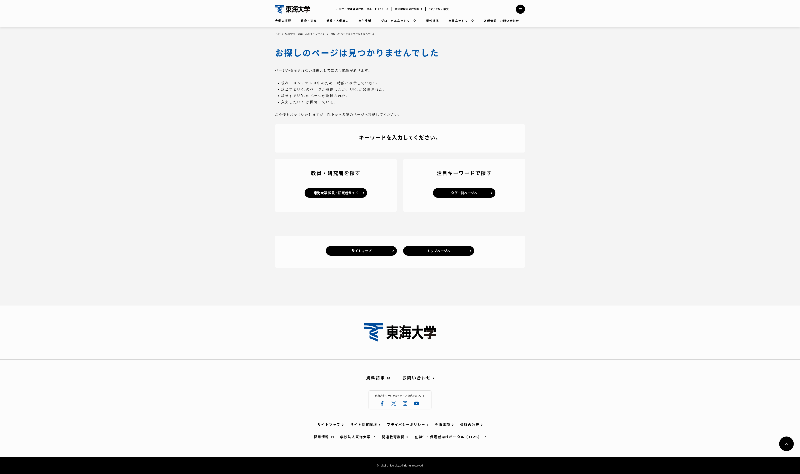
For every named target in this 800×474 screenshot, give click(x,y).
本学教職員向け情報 (407, 9)
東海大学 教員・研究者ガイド (336, 193)
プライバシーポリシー (406, 425)
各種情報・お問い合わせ (501, 21)
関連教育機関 (393, 437)
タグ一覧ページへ (464, 193)
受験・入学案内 (337, 21)
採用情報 (321, 437)
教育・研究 (309, 21)
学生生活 (365, 21)
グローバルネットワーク (398, 21)
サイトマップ (361, 251)
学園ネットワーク (461, 21)
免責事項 (442, 425)
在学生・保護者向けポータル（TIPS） (360, 9)
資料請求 (375, 377)
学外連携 (432, 21)
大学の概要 (283, 21)
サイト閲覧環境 (363, 425)
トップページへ (438, 251)
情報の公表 (469, 425)
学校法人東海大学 (355, 437)
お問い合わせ (416, 377)
